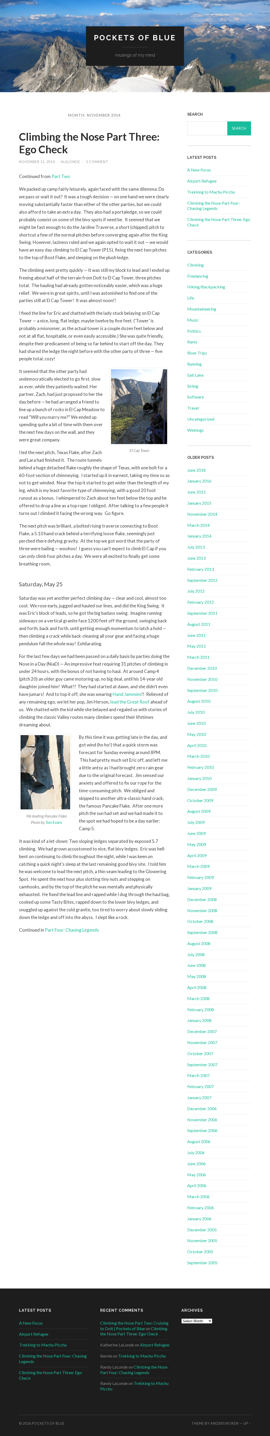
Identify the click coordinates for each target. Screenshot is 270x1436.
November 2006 (202, 1119)
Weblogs (195, 429)
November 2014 (202, 514)
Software (195, 396)
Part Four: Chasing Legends (72, 930)
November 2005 (202, 1240)
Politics (194, 330)
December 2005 (202, 1229)
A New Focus (199, 169)
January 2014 (199, 535)
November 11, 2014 (37, 162)
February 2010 (200, 767)
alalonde (70, 162)
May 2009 (196, 844)
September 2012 (202, 580)
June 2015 (196, 491)
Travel (193, 407)
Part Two (60, 176)
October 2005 (200, 1251)
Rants (192, 341)
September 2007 (202, 1064)
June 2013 (196, 557)
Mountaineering (201, 308)
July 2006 (196, 1152)
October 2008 (200, 921)
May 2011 (196, 645)
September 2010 (202, 690)
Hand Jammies (127, 694)
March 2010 (198, 756)
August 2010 (198, 701)
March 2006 (198, 1196)
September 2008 (202, 932)
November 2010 (202, 679)
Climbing (195, 264)
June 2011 (196, 635)
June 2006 (196, 1163)
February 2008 (200, 1009)
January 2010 (199, 778)
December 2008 (202, 899)
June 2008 (196, 965)
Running (194, 363)
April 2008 (196, 987)
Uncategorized (200, 418)
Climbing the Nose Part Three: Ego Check (133, 1331)
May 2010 (196, 734)
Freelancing (197, 275)
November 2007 (202, 1042)
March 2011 (198, 657)
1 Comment (97, 162)
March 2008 (198, 998)
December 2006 (202, 1108)
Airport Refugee (201, 180)
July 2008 (196, 954)
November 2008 (202, 910)
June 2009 (196, 833)
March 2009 (198, 866)
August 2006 (198, 1141)
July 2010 (196, 712)
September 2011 (202, 613)
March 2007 (198, 1075)
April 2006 (196, 1185)
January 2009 (199, 888)
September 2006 (202, 1130)
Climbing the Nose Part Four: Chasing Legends (213, 205)
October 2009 (200, 800)
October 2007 (200, 1053)
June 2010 (196, 723)
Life (190, 297)
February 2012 (200, 601)
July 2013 (196, 546)
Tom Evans (54, 822)
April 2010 (196, 745)
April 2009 (196, 855)
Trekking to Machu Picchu (211, 191)
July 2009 (196, 822)
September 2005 (202, 1262)
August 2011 (198, 624)
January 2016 (199, 480)
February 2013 (200, 569)
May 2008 (196, 976)
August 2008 (198, 943)
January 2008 (199, 1020)
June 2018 (196, 470)
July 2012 (196, 590)
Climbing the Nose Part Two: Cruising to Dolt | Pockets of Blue (134, 1325)
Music (193, 319)
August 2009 (198, 811)
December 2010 (202, 668)
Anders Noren (224, 1423)
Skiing (192, 385)
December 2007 (202, 1031)
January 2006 (199, 1218)
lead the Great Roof (130, 702)
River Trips (197, 352)
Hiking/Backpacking (206, 286)
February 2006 (200, 1207)
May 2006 (196, 1174)
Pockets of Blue (135, 37)
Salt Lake (195, 374)
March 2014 (198, 525)
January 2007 (199, 1097)
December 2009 (202, 789)
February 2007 (200, 1086)
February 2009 (200, 877)
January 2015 (199, 502)
